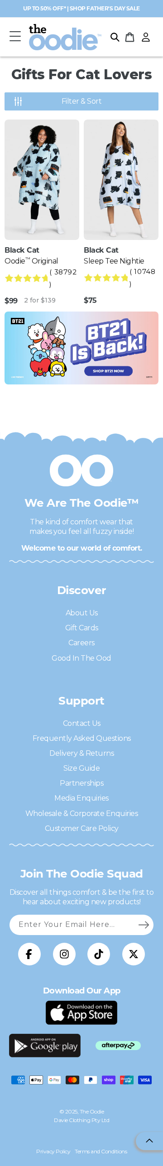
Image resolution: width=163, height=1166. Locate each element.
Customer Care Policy (82, 828)
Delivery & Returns (81, 753)
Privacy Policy (53, 1151)
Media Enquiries (81, 798)
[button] (15, 37)
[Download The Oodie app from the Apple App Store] (81, 1012)
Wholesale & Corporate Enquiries (81, 813)
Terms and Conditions (101, 1151)
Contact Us (82, 723)
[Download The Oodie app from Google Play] (45, 1045)
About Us (82, 613)
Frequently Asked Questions (82, 738)
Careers (81, 642)
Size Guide (81, 768)
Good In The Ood (81, 658)
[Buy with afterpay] (118, 1046)
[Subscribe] (143, 924)
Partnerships (81, 783)
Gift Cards (81, 628)
